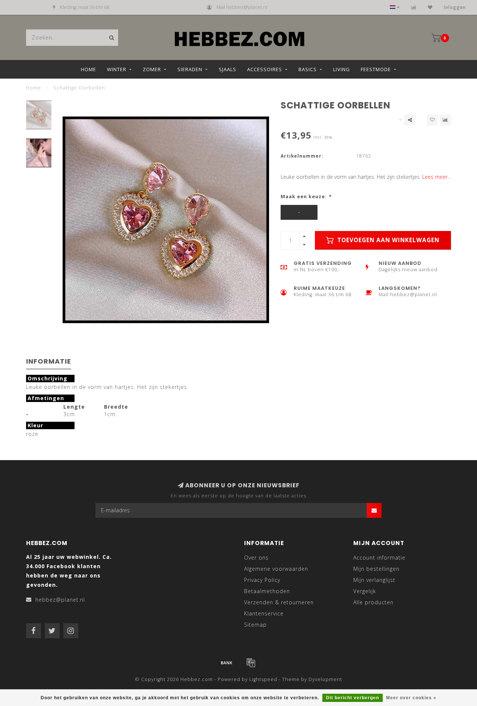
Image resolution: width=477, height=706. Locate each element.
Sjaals (227, 69)
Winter (116, 69)
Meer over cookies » (411, 697)
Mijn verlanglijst (374, 579)
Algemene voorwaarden (276, 568)
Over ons (256, 557)
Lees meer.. (436, 176)
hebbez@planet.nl (60, 599)
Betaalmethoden (267, 591)
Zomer (152, 69)
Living (341, 69)
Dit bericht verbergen (352, 697)
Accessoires (264, 69)
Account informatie (379, 557)
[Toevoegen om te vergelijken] (445, 120)
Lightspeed (263, 679)
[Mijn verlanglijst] (430, 7)
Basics (307, 69)
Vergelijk (364, 591)
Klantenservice (264, 613)
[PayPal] (250, 662)
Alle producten (373, 602)
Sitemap (255, 624)
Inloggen (455, 7)
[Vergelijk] (414, 7)
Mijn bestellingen (376, 568)
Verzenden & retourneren (279, 602)
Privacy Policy (262, 579)
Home (88, 69)
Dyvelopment (325, 679)
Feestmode (376, 69)
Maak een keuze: (306, 196)
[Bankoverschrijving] (226, 662)
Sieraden (189, 69)
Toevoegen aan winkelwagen (387, 240)
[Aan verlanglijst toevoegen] (432, 120)
